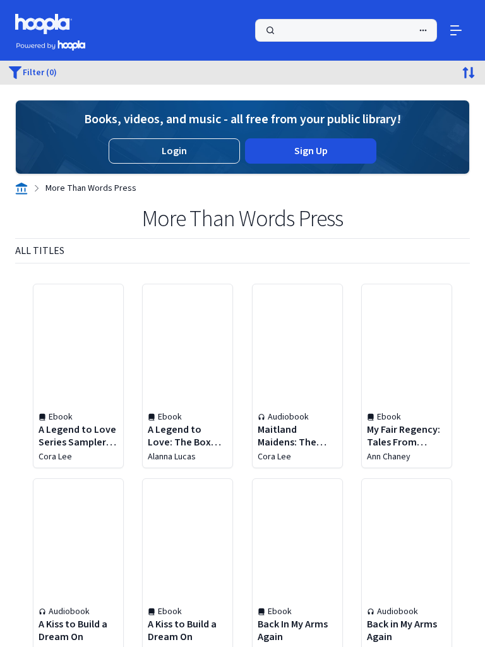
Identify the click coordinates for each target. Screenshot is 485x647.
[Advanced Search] (423, 30)
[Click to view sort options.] (468, 72)
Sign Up (311, 151)
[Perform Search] (346, 30)
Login (174, 151)
